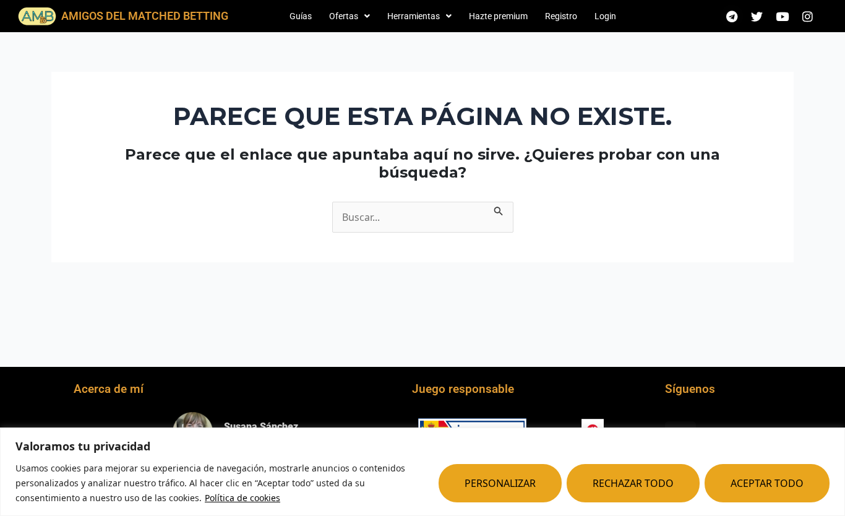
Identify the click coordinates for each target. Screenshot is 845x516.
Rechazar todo (633, 483)
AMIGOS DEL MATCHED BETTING (144, 15)
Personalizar (500, 483)
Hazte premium (498, 16)
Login (605, 16)
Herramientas (413, 16)
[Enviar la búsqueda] (499, 209)
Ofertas (343, 16)
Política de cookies (242, 498)
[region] (422, 472)
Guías (301, 16)
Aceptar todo (767, 483)
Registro (561, 16)
